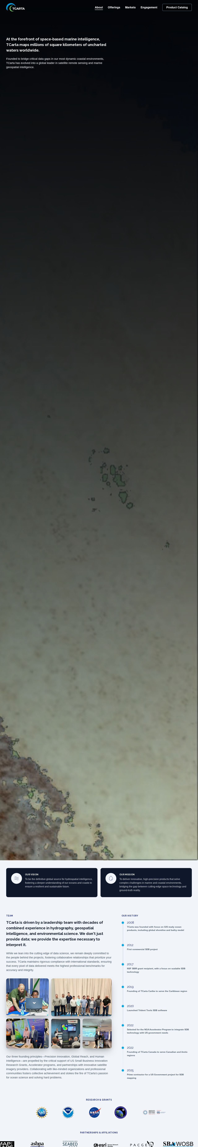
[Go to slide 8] (87, 1013)
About (99, 7)
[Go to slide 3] (75, 1013)
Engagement (149, 7)
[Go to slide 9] (90, 1013)
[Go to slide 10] (92, 1013)
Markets (130, 7)
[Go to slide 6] (82, 1013)
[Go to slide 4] (77, 1013)
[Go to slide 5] (80, 1013)
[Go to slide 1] (70, 1013)
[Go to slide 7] (85, 1013)
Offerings (114, 7)
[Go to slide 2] (72, 1013)
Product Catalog (177, 7)
